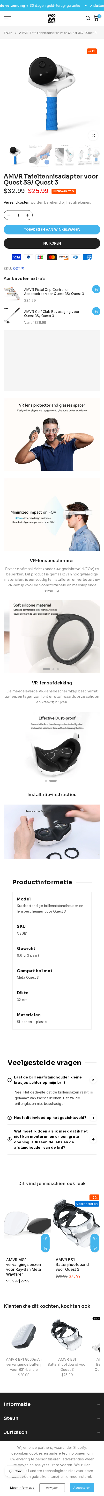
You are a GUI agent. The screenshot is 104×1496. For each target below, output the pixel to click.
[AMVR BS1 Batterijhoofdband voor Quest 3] (67, 1335)
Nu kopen (52, 243)
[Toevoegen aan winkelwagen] (96, 289)
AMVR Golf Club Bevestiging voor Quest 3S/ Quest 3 (51, 314)
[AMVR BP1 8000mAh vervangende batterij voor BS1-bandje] (24, 1335)
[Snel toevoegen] (96, 311)
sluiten (98, 5)
